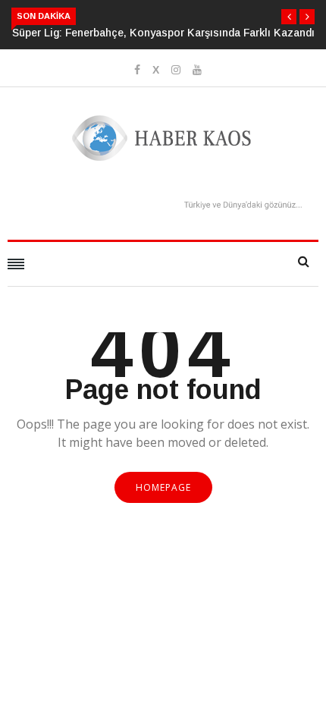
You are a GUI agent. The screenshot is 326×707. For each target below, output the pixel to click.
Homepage (163, 487)
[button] (288, 16)
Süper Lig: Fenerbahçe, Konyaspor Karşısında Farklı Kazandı (163, 33)
